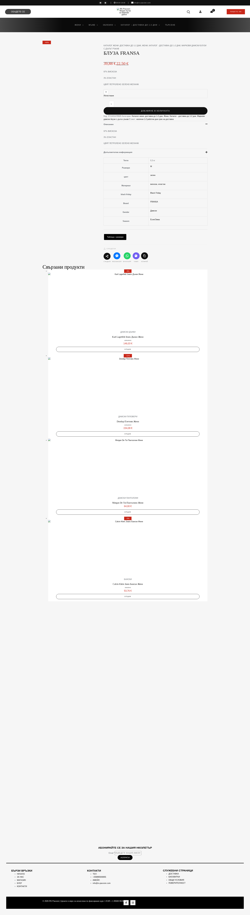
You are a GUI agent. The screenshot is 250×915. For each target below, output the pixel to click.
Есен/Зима (155, 219)
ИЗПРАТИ (125, 857)
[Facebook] (100, 3)
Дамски (153, 211)
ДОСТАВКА (174, 874)
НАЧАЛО (21, 874)
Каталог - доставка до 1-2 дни (164, 45)
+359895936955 (99, 877)
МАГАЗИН (21, 880)
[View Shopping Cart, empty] (211, 11)
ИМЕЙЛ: (96, 880)
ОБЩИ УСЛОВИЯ (176, 880)
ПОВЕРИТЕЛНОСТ (177, 883)
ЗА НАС (20, 877)
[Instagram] (105, 3)
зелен (152, 175)
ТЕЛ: (95, 874)
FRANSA (154, 202)
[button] (82, 25)
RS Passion (54, 901)
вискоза (153, 184)
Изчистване (109, 96)
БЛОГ (19, 883)
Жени (145, 45)
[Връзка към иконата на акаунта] (200, 11)
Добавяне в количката (155, 111)
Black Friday (155, 193)
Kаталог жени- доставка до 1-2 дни (122, 45)
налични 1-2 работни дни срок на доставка (155, 119)
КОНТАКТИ (22, 886)
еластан (161, 184)
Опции (127, 349)
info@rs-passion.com (102, 883)
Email (112, 853)
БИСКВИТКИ (174, 877)
